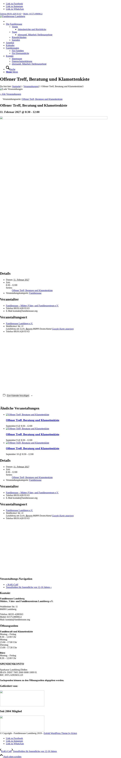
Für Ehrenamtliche (20, 53)
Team (14, 32)
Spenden (16, 40)
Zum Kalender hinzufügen (18, 396)
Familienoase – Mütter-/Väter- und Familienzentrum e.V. (32, 305)
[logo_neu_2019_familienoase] (12, 16)
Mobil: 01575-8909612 (32, 14)
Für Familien (18, 50)
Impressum (17, 58)
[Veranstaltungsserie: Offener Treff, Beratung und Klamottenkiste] (34, 426)
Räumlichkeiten (19, 37)
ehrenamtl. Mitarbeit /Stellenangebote (29, 64)
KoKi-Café (12, 584)
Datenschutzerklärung (22, 61)
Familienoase (35, 293)
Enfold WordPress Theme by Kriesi (60, 733)
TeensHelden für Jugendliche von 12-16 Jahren (29, 587)
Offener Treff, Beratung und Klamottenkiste (32, 290)
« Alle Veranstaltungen (10, 94)
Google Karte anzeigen (63, 329)
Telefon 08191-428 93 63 (10, 14)
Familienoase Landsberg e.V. (19, 323)
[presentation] (27, 414)
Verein (15, 26)
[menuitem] (63, 21)
